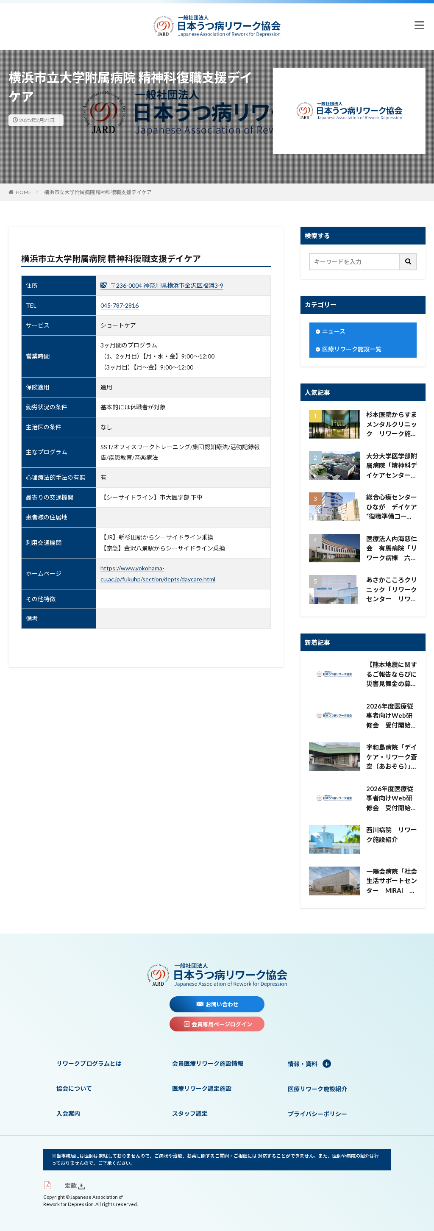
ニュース (333, 331)
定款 (70, 1185)
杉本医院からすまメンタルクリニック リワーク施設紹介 (391, 425)
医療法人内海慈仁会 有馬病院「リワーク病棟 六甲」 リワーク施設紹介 (391, 549)
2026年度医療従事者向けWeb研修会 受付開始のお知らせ (391, 716)
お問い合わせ (222, 1004)
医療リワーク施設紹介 (317, 1088)
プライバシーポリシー (317, 1113)
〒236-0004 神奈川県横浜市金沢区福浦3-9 (166, 285)
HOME (23, 192)
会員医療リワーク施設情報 (207, 1063)
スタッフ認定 (190, 1113)
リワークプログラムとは (89, 1063)
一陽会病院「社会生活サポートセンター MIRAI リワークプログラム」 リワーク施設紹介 (391, 881)
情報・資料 (303, 1063)
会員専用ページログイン (222, 1024)
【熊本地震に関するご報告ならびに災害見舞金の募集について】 (391, 675)
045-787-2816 (119, 305)
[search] (408, 261)
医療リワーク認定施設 (201, 1088)
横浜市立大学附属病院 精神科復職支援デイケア (98, 192)
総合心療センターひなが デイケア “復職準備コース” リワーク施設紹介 (391, 507)
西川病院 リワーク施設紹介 (391, 834)
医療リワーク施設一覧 (351, 349)
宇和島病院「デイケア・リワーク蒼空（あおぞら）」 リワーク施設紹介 (391, 757)
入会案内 (68, 1113)
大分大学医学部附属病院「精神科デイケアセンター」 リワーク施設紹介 (391, 466)
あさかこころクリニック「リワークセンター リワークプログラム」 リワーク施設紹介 (391, 590)
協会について (74, 1088)
